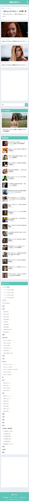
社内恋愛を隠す (7, 441)
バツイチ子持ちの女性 (9, 292)
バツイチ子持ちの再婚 (9, 289)
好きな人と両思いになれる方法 (11, 369)
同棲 (3, 334)
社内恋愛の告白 (7, 433)
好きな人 (4, 361)
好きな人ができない (8, 364)
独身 (3, 422)
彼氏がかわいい (7, 398)
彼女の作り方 (7, 390)
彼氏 (3, 393)
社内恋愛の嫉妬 (7, 436)
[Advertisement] (14, 85)
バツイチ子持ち (6, 287)
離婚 (3, 452)
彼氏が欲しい (7, 403)
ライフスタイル (6, 303)
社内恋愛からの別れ (8, 431)
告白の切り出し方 (8, 348)
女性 (3, 358)
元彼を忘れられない (8, 329)
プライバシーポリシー (14, 497)
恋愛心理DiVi (14, 2)
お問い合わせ (23, 497)
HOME (15, 495)
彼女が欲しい (7, 385)
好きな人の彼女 (7, 372)
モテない (4, 300)
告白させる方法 (7, 343)
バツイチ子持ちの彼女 (9, 295)
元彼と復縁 (6, 319)
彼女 (3, 380)
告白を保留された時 (8, 353)
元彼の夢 (6, 321)
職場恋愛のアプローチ (9, 444)
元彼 (3, 308)
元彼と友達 (6, 316)
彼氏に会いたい (7, 408)
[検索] (26, 104)
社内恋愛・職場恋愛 (7, 428)
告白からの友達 (7, 340)
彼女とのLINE (7, 388)
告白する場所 (7, 345)
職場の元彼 (6, 332)
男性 (3, 425)
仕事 (3, 306)
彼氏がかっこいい (8, 396)
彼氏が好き (6, 401)
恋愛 (3, 413)
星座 (3, 419)
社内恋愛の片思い (8, 438)
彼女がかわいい (7, 382)
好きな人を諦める (8, 374)
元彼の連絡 (6, 327)
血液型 (4, 449)
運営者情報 (5, 497)
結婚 (3, 446)
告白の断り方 (7, 350)
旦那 (3, 416)
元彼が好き (6, 311)
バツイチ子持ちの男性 (9, 297)
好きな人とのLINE (8, 367)
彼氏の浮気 (6, 411)
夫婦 (3, 355)
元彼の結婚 (6, 324)
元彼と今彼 (6, 314)
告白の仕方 (5, 337)
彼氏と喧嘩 (6, 406)
